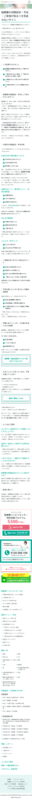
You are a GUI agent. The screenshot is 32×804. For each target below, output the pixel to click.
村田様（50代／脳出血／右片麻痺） (12, 726)
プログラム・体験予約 (9, 769)
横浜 (19, 660)
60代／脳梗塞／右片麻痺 (10, 700)
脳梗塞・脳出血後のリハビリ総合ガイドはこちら (16, 359)
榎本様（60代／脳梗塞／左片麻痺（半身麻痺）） (16, 729)
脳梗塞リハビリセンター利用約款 (16, 781)
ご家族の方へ (6, 750)
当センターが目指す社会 (9, 600)
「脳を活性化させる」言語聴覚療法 (13, 636)
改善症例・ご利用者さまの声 (12, 690)
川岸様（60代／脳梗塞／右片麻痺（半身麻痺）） (16, 732)
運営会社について (22, 784)
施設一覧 (4, 650)
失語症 (10, 205)
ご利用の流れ (6, 645)
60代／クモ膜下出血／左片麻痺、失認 (13, 703)
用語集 (5, 756)
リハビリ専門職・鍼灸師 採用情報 (16, 788)
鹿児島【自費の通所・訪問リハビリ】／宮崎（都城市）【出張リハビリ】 (9, 683)
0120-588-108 (16, 553)
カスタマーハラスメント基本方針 (16, 786)
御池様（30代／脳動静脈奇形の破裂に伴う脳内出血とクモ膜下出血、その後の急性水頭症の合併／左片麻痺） (16, 721)
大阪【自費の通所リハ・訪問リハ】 (9, 673)
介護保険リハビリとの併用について (12, 609)
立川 (19, 657)
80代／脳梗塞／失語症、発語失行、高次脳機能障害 (16, 707)
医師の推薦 (6, 606)
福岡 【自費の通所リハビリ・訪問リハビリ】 (9, 678)
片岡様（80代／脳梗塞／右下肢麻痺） (13, 735)
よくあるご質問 (7, 762)
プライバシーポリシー (19, 779)
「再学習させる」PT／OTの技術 (12, 630)
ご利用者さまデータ (8, 597)
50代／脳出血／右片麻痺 (10, 711)
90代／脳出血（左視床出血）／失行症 (13, 697)
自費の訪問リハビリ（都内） (9, 661)
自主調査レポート (8, 747)
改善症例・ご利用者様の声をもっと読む (14, 739)
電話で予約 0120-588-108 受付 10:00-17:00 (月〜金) (16, 533)
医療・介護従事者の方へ (10, 765)
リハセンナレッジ (7, 753)
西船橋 (19, 665)
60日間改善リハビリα (9, 624)
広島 (19, 672)
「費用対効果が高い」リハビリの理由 (13, 594)
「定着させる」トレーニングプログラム (14, 633)
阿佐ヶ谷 (5, 657)
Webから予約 (16, 527)
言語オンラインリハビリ (9, 639)
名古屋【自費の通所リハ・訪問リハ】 (24, 668)
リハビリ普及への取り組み (10, 603)
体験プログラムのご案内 (9, 621)
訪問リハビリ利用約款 (10, 784)
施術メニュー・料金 (8, 614)
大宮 (4, 665)
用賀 (19, 654)
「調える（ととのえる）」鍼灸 (11, 627)
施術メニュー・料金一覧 (9, 618)
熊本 (19, 677)
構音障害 (15, 205)
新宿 (4, 654)
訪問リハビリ (6, 642)
